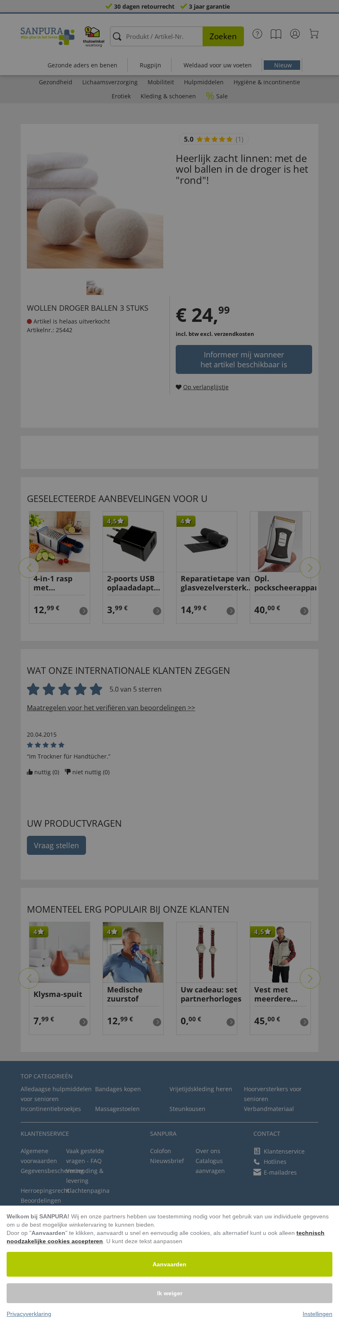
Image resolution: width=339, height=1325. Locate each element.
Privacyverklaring (29, 1314)
